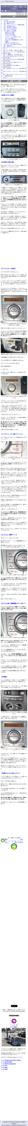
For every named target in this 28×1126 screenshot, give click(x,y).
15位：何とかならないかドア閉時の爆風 (13, 59)
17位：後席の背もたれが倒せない (12, 65)
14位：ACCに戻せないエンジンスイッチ (13, 56)
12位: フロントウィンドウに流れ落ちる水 (14, 52)
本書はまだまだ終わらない (12, 42)
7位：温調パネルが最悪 (10, 30)
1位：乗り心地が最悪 (9, 21)
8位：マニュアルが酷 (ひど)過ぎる (13, 44)
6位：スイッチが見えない (10, 29)
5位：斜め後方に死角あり (10, 27)
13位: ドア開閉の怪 (8, 55)
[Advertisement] (14, 250)
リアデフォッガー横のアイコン (13, 36)
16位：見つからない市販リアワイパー (13, 62)
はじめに (6, 20)
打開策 (6, 41)
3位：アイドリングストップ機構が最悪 (14, 24)
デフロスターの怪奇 (10, 35)
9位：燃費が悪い (8, 45)
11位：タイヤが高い (8, 50)
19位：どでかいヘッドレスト (10, 71)
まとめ (4, 77)
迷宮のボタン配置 (9, 32)
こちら (22, 1009)
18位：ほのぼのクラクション (10, 68)
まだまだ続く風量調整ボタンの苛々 (14, 39)
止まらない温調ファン (11, 38)
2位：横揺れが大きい (9, 23)
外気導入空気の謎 (9, 33)
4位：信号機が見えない (10, 26)
